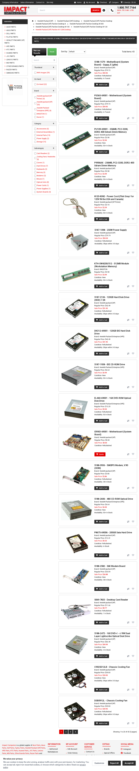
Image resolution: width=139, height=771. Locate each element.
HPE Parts (10, 46)
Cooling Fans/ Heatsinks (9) (46, 158)
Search (95, 10)
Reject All (114, 763)
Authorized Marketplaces (53, 750)
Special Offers (109, 753)
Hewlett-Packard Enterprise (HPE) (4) (44, 109)
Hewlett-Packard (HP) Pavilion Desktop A (51, 24)
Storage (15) (41, 142)
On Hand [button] (37, 79)
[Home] (16, 10)
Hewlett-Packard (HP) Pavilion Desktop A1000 (87, 24)
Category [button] (37, 124)
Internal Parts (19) (43, 135)
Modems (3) (41, 176)
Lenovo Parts (12, 59)
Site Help (50, 2)
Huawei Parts (12, 53)
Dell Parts (10, 34)
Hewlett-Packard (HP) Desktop (68, 21)
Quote (101, 454)
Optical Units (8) (43, 182)
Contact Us (40, 2)
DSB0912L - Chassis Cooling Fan (110, 700)
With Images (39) (43, 73)
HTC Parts (10, 50)
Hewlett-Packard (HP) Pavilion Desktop (98, 21)
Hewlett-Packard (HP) (45, 21)
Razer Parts (11, 69)
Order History (72, 753)
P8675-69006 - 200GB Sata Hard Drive (113, 532)
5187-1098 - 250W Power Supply (110, 230)
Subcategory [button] (39, 148)
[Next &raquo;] (75, 732)
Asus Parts (11, 30)
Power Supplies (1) (43, 189)
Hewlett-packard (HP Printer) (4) (44, 97)
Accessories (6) (43, 129)
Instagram (130, 749)
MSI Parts (10, 63)
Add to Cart (102, 85)
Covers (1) (41, 163)
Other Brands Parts (15, 66)
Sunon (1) (40, 117)
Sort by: (64, 51)
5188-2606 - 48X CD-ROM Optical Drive (113, 499)
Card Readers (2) (43, 153)
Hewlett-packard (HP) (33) (44, 103)
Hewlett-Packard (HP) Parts (14, 41)
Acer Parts (11, 27)
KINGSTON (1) (42, 114)
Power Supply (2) (43, 138)
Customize (99, 763)
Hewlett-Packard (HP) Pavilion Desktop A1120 (90, 27)
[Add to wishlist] (133, 84)
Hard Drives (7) (42, 166)
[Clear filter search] (54, 60)
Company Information (10, 2)
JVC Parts (10, 56)
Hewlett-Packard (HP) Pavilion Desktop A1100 (53, 27)
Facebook (130, 753)
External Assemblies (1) (46, 132)
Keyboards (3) (42, 169)
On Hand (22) (42, 84)
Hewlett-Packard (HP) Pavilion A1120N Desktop (53, 30)
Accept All (129, 763)
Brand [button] (36, 91)
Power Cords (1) (43, 185)
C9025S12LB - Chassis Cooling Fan (112, 667)
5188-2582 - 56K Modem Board (109, 566)
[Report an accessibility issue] (104, 10)
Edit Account (72, 749)
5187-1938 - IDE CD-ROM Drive (109, 364)
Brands (107, 749)
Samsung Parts (12, 73)
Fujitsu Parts (12, 37)
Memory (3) (41, 172)
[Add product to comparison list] (128, 84)
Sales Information (27, 2)
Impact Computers (9, 745)
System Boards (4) (44, 192)
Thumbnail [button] (38, 67)
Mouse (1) (40, 179)
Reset (52, 52)
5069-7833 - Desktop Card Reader (111, 599)
